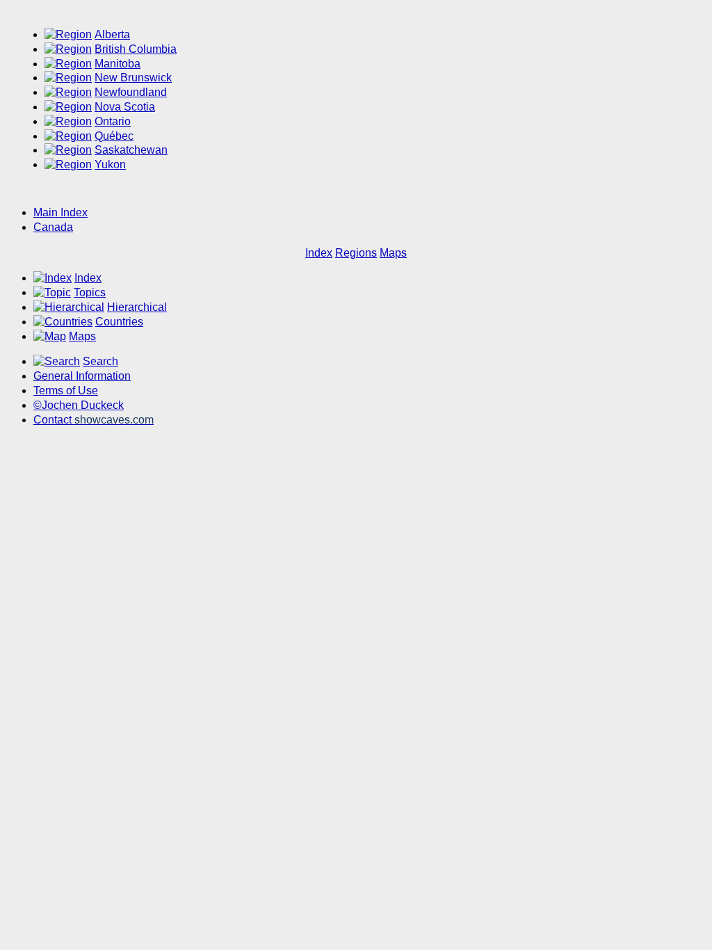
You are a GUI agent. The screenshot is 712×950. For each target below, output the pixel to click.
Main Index (60, 212)
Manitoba (117, 64)
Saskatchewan (131, 150)
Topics (90, 292)
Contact (93, 420)
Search (100, 361)
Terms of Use (65, 390)
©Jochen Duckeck (78, 405)
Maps (393, 253)
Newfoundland (131, 92)
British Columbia (136, 49)
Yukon (110, 164)
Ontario (113, 121)
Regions (356, 253)
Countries (119, 322)
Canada (53, 227)
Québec (114, 136)
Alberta (112, 34)
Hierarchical (137, 307)
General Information (82, 376)
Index (318, 253)
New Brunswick (133, 77)
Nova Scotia (125, 107)
